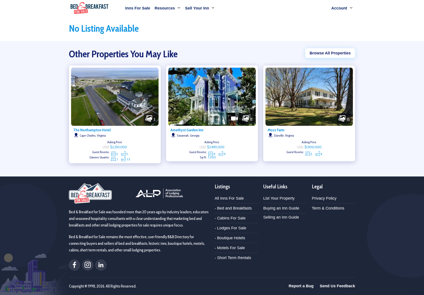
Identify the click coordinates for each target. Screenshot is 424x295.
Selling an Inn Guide (281, 217)
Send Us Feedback (337, 286)
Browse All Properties (330, 53)
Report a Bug (301, 286)
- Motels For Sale (230, 248)
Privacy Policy (324, 198)
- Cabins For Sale (230, 218)
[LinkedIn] (100, 265)
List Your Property (279, 198)
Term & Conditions (328, 208)
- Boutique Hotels (230, 238)
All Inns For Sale (229, 198)
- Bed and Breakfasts (233, 208)
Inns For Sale (137, 8)
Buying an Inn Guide (281, 208)
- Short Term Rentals (233, 258)
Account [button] (339, 8)
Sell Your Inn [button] (197, 8)
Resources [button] (165, 8)
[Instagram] (87, 265)
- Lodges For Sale (230, 228)
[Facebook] (74, 265)
